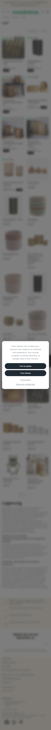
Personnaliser (25, 380)
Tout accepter (25, 366)
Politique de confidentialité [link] (25, 384)
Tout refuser (25, 373)
